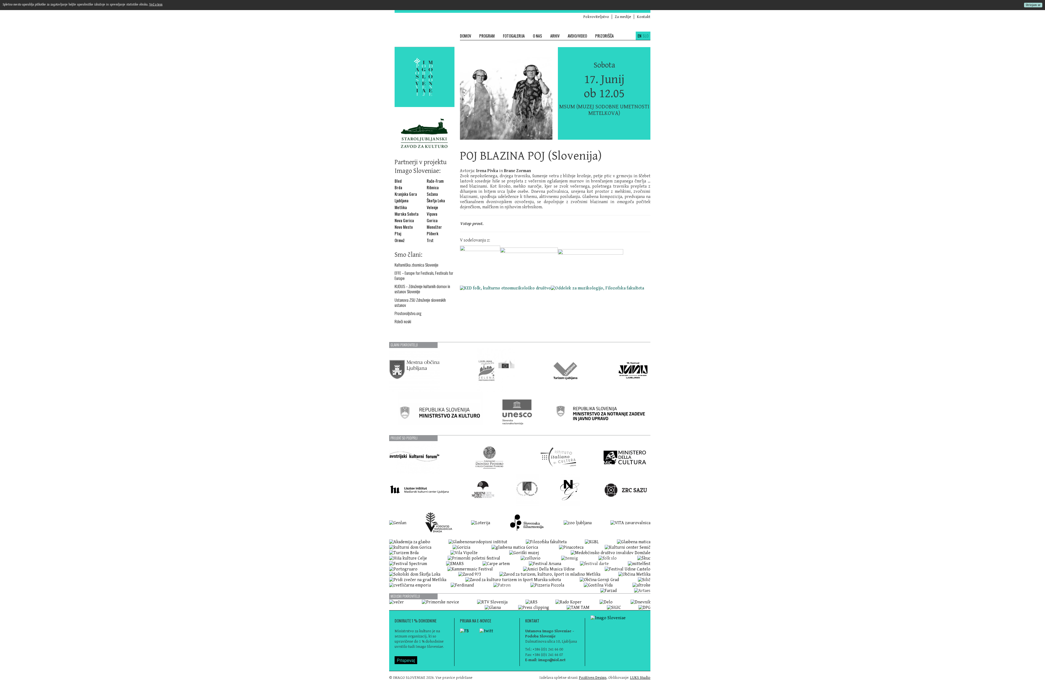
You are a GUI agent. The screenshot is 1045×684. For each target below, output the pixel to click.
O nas (537, 36)
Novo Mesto (404, 227)
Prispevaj (406, 660)
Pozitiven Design (592, 677)
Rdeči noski (403, 321)
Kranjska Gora (406, 194)
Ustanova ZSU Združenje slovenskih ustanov (420, 302)
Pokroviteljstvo (596, 16)
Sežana (432, 194)
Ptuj (398, 233)
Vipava (432, 213)
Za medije (623, 16)
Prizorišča (604, 36)
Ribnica (433, 187)
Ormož (399, 240)
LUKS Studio (640, 677)
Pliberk (432, 233)
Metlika (401, 207)
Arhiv (555, 36)
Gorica (432, 220)
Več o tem (155, 4)
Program (487, 36)
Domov (465, 36)
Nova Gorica (404, 220)
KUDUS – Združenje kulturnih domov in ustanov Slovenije (422, 289)
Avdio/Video (577, 36)
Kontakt (643, 16)
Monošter (434, 227)
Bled (398, 181)
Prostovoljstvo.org (408, 313)
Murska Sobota (407, 213)
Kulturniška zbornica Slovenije (416, 264)
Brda (398, 187)
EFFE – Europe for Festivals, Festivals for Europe (424, 275)
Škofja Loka (436, 200)
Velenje (432, 207)
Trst (430, 240)
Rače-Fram (435, 181)
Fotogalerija (514, 36)
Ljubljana (401, 200)
